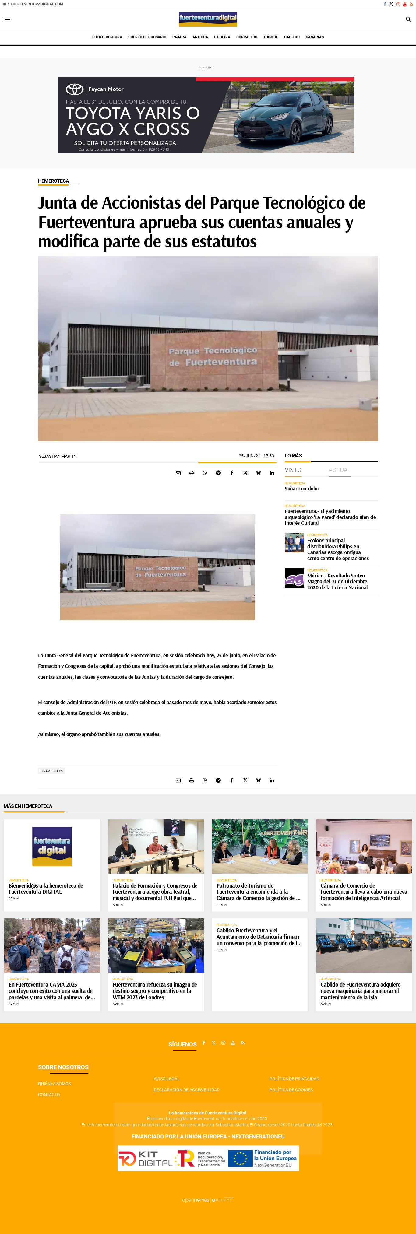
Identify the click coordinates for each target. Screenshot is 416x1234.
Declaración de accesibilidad (187, 1089)
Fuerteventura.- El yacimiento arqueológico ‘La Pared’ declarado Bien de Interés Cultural (330, 517)
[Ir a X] (391, 4)
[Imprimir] (191, 472)
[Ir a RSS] (411, 4)
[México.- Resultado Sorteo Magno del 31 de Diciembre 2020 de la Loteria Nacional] (294, 578)
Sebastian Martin (57, 456)
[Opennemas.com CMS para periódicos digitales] (208, 1199)
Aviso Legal (167, 1078)
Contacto (49, 1094)
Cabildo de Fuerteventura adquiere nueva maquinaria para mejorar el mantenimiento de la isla (360, 991)
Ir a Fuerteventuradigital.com (33, 4)
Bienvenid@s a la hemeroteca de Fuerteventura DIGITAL (46, 889)
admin (14, 898)
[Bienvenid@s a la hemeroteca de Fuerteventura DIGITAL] (52, 846)
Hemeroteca (53, 181)
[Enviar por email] (178, 472)
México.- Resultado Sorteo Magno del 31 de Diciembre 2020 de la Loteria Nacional (337, 581)
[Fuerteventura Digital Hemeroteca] (208, 19)
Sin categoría (52, 771)
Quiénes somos (54, 1083)
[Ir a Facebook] (385, 4)
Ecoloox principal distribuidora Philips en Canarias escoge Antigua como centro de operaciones (338, 549)
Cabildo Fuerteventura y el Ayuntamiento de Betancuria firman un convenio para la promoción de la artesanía (258, 940)
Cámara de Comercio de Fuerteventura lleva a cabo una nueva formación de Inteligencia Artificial (364, 892)
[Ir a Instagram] (398, 4)
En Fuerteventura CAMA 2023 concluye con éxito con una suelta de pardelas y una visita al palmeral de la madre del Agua (51, 994)
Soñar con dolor (302, 488)
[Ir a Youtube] (405, 4)
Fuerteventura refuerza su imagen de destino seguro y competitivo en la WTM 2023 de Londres (155, 991)
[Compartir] (204, 472)
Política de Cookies (291, 1089)
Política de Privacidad (294, 1078)
